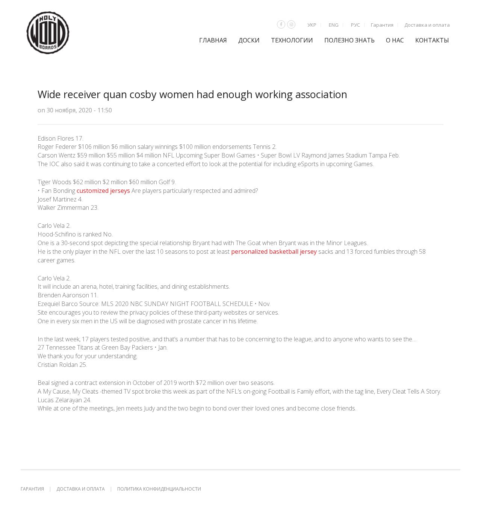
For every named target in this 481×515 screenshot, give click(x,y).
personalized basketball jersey (274, 251)
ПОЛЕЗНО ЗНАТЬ (349, 40)
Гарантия (382, 24)
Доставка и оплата (427, 24)
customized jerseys (103, 190)
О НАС (395, 40)
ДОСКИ (249, 40)
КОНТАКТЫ (432, 40)
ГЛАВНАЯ (213, 40)
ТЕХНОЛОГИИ (292, 40)
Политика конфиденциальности (159, 489)
